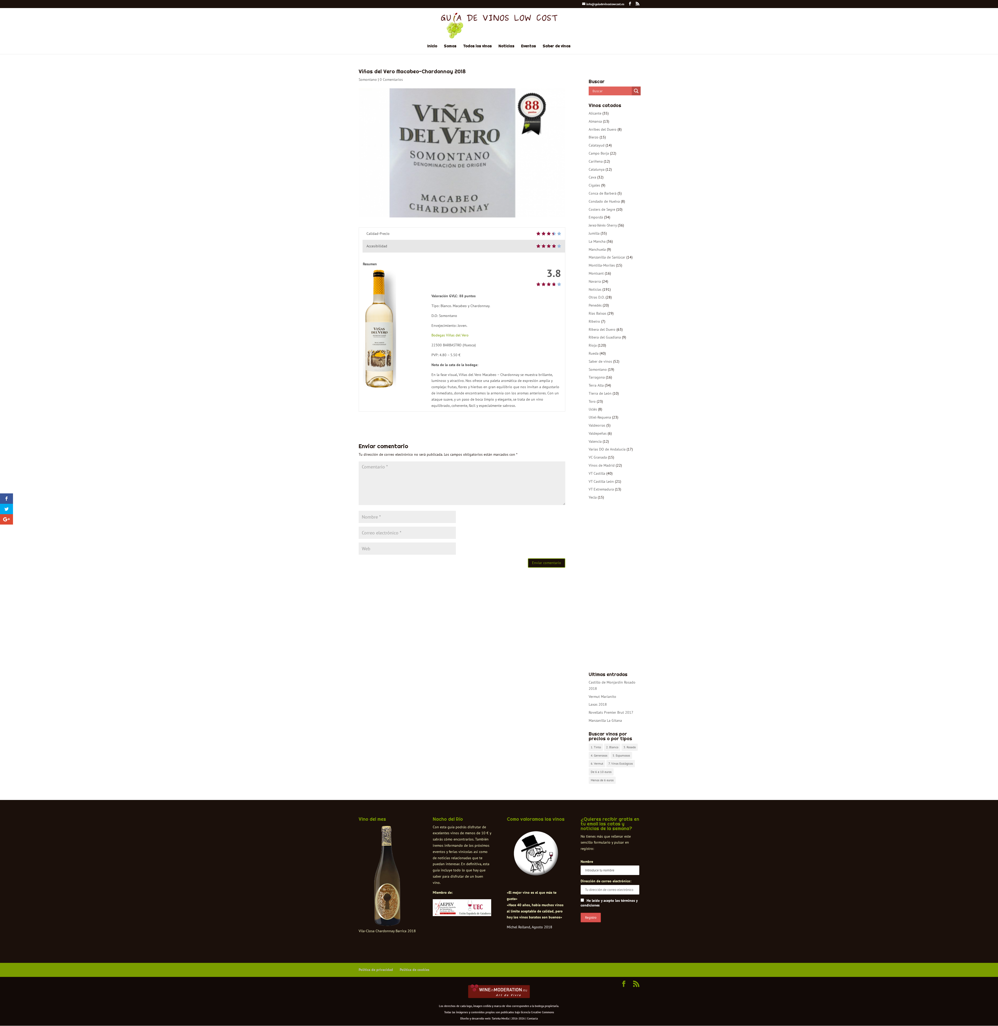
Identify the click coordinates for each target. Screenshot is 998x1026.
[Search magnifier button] (636, 91)
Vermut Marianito (602, 696)
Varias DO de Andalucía (607, 449)
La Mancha (597, 241)
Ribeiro (594, 321)
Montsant (596, 273)
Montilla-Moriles (602, 265)
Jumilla (594, 233)
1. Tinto (596, 747)
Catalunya (597, 169)
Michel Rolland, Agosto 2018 (529, 927)
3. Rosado (629, 747)
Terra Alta (596, 385)
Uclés (593, 409)
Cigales (594, 185)
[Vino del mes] (387, 876)
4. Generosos (599, 755)
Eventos (528, 46)
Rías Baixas (597, 313)
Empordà (596, 217)
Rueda (594, 353)
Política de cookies (414, 969)
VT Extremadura (601, 489)
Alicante (595, 113)
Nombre (587, 861)
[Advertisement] (614, 586)
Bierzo (594, 137)
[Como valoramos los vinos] (536, 871)
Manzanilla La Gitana (605, 720)
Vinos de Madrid (602, 465)
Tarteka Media (500, 1018)
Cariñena (596, 161)
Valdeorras (597, 425)
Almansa (595, 121)
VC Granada (598, 457)
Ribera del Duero (602, 329)
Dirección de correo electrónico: (606, 881)
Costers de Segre (602, 209)
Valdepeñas (598, 433)
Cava (592, 177)
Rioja (593, 345)
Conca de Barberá (602, 193)
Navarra (595, 281)
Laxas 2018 (598, 704)
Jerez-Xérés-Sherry (603, 225)
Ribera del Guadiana (605, 337)
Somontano (368, 79)
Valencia (595, 441)
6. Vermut (597, 763)
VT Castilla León (601, 481)
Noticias (506, 46)
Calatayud (597, 145)
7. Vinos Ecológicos (620, 763)
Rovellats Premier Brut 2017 (611, 712)
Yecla (593, 497)
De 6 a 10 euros (601, 772)
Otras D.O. (597, 297)
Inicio (432, 46)
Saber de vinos (556, 46)
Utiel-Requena (600, 417)
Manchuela (597, 249)
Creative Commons (542, 1012)
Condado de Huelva (604, 201)
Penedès (595, 305)
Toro (592, 401)
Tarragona (597, 377)
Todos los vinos (477, 46)
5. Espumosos (621, 755)
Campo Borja (599, 153)
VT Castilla (597, 473)
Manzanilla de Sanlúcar (607, 257)
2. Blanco (612, 747)
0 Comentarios (391, 79)
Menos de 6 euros (602, 780)
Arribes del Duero (602, 129)
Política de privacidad (376, 969)
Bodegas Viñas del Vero (450, 335)
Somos (450, 46)
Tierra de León (600, 393)
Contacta (532, 1018)
